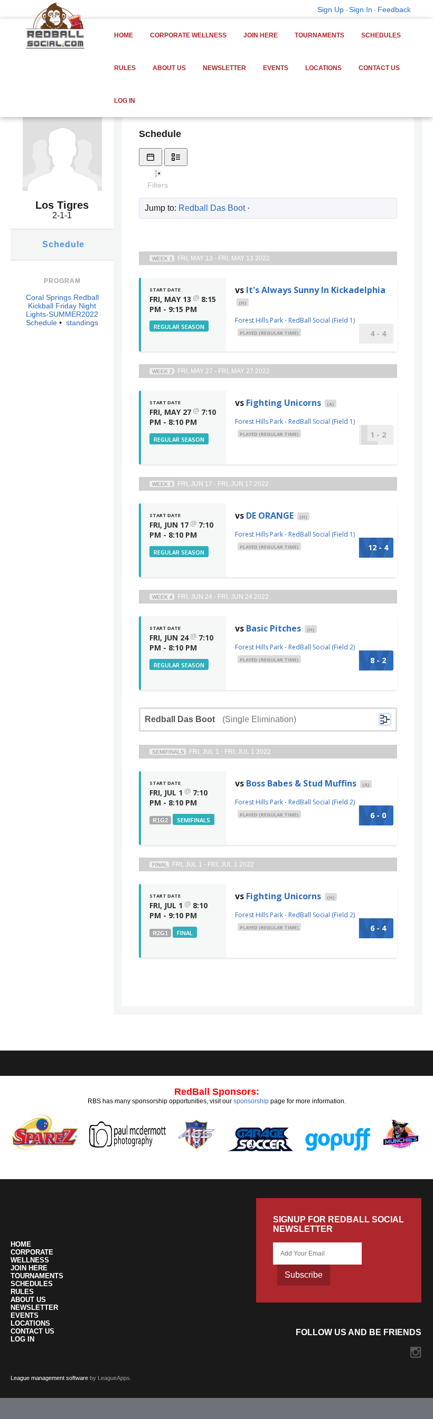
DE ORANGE (270, 515)
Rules (125, 68)
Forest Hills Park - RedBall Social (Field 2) (295, 647)
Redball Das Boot (211, 207)
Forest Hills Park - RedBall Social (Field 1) (295, 320)
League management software (49, 1378)
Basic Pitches (273, 628)
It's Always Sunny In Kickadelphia (315, 290)
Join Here (260, 35)
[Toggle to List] (175, 157)
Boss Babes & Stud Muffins (301, 783)
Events (275, 68)
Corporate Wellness (188, 35)
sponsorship (251, 1101)
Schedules (381, 35)
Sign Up (330, 9)
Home (123, 35)
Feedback (394, 9)
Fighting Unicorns (283, 403)
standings (82, 322)
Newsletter (224, 68)
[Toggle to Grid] (150, 157)
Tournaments (319, 35)
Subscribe (304, 1274)
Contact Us (379, 68)
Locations (323, 68)
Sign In (360, 9)
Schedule (63, 244)
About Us (169, 68)
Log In (124, 100)
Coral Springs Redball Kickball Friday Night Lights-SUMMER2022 (62, 305)
